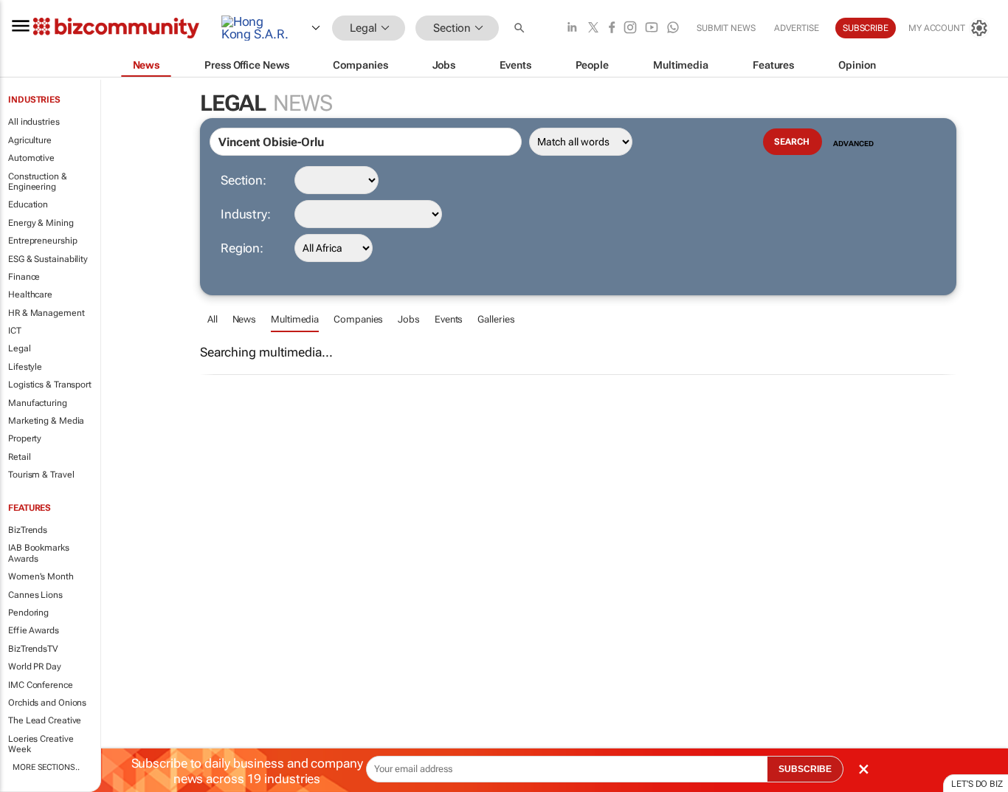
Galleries (495, 319)
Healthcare (30, 294)
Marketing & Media (46, 421)
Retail (19, 457)
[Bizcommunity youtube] (651, 28)
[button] (521, 28)
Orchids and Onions (47, 703)
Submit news (726, 28)
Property (24, 438)
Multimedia (295, 319)
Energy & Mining (41, 223)
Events (449, 319)
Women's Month (41, 576)
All (212, 319)
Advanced (853, 144)
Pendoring (28, 612)
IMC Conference (40, 685)
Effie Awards (33, 630)
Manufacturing (37, 403)
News (244, 319)
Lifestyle (25, 367)
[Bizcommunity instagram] (630, 28)
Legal (19, 348)
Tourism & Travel (41, 474)
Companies (358, 319)
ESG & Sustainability (48, 259)
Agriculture (30, 140)
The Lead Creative (44, 720)
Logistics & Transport (50, 384)
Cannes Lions (35, 595)
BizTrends (27, 530)
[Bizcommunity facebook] (612, 28)
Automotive (31, 158)
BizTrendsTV (33, 649)
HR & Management (46, 313)
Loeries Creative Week (40, 744)
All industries (34, 122)
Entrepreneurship (42, 240)
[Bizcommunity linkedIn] (572, 28)
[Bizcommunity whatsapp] (673, 28)
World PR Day (34, 666)
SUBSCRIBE (805, 769)
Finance (24, 277)
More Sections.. (46, 767)
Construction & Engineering (37, 181)
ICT (14, 331)
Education (28, 204)
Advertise (796, 28)
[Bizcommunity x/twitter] (593, 28)
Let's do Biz (977, 784)
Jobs (409, 319)
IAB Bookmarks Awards (38, 553)
